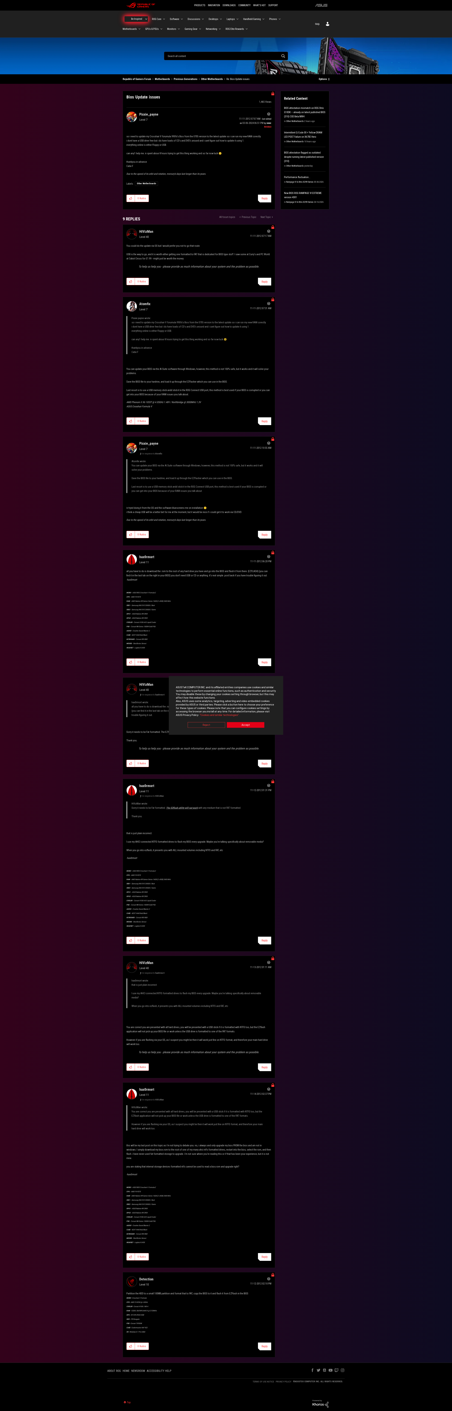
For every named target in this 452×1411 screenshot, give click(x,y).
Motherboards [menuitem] (130, 29)
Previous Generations (185, 79)
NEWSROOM (138, 1371)
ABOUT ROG (114, 1371)
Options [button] (323, 79)
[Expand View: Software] (182, 19)
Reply (264, 198)
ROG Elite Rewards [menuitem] (235, 29)
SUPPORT (273, 5)
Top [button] (129, 1402)
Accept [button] (246, 725)
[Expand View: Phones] (279, 19)
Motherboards (162, 79)
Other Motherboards (212, 79)
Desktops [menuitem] (213, 19)
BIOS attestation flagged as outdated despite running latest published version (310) (304, 157)
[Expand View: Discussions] (203, 19)
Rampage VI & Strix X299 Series (299, 182)
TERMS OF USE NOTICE (263, 1381)
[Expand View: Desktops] (221, 19)
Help (317, 24)
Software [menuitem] (174, 19)
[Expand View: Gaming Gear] (200, 28)
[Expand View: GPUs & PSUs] (161, 28)
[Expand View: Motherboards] (139, 28)
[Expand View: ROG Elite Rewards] (246, 28)
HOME (126, 1371)
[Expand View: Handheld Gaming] (263, 19)
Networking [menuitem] (211, 29)
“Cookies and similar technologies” (219, 715)
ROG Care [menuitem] (156, 19)
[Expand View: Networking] (220, 28)
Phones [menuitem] (273, 19)
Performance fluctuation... (297, 177)
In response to (152, 453)
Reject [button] (206, 725)
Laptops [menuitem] (231, 19)
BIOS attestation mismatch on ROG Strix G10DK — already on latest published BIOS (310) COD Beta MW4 (304, 112)
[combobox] (226, 56)
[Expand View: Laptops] (237, 19)
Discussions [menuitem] (194, 19)
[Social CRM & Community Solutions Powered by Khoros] (320, 1403)
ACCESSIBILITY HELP (159, 1371)
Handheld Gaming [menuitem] (252, 19)
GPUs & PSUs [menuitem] (152, 29)
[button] (131, 198)
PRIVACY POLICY (283, 1381)
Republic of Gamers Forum (137, 79)
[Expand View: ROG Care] (164, 19)
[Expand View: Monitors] (179, 28)
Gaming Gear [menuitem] (191, 29)
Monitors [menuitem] (171, 29)
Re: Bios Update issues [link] (238, 79)
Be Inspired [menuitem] (136, 18)
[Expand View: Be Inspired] (146, 19)
